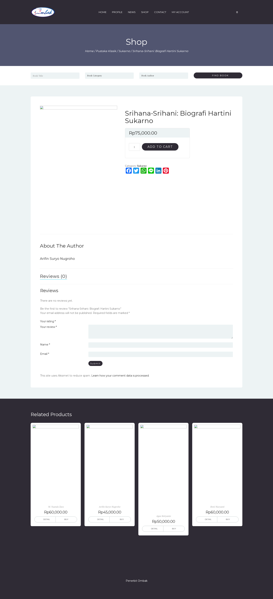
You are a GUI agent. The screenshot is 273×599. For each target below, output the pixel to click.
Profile (117, 12)
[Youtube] (149, 570)
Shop (145, 12)
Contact (160, 12)
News (132, 12)
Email (44, 354)
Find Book (219, 75)
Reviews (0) (53, 276)
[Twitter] (129, 570)
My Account (180, 12)
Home (102, 12)
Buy (66, 519)
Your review (48, 327)
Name (45, 344)
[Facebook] (123, 570)
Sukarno (124, 51)
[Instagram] (136, 570)
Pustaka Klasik (106, 51)
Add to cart (160, 146)
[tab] (53, 276)
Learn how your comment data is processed (120, 375)
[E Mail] (143, 570)
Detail (46, 519)
